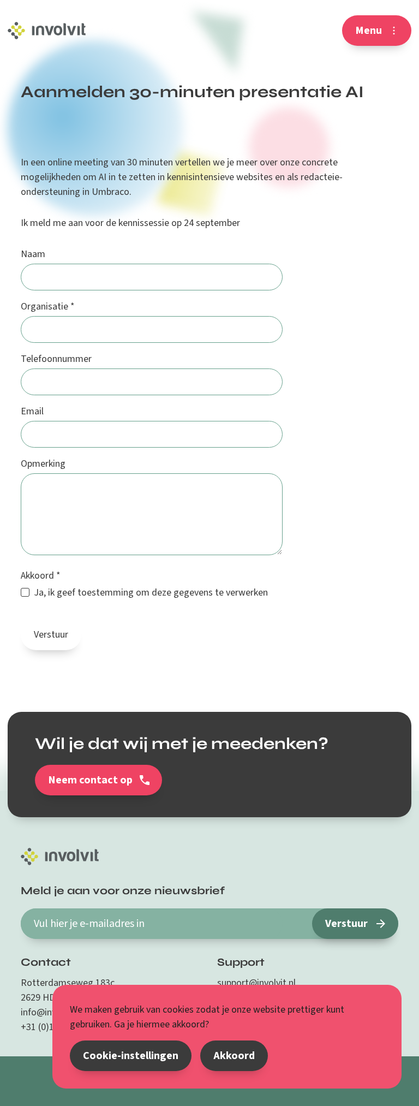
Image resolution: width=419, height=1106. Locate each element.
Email (32, 411)
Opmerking (43, 464)
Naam (33, 254)
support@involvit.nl (256, 983)
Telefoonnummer (52, 359)
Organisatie (48, 306)
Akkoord (41, 575)
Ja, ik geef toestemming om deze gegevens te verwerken (151, 592)
